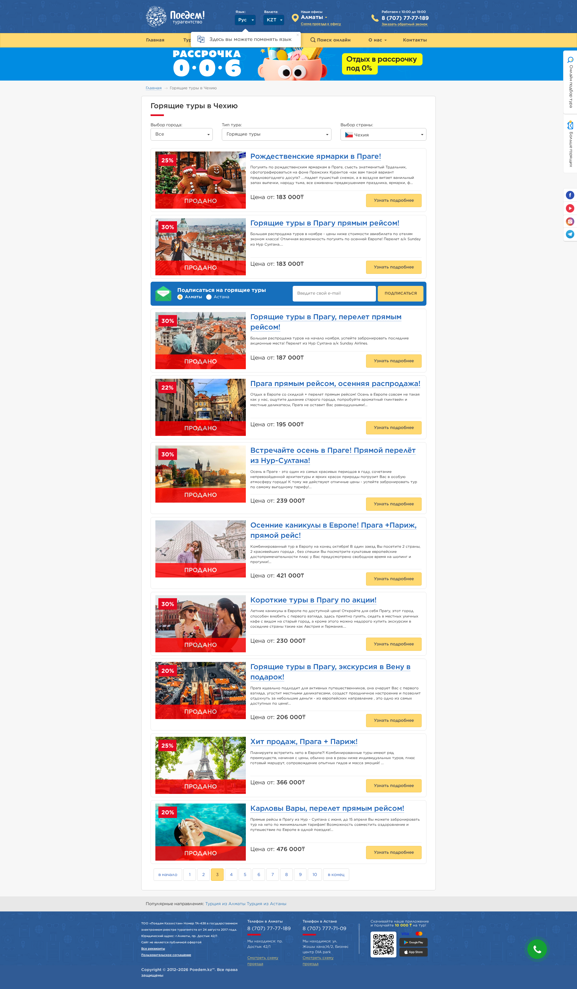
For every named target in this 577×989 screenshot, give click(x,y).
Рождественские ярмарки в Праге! (315, 156)
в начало (167, 875)
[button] (537, 949)
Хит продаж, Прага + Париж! (304, 742)
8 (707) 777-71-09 (324, 928)
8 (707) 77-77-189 (405, 18)
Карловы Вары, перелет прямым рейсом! (327, 808)
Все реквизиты (153, 948)
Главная (154, 88)
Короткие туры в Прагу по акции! (313, 600)
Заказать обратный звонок (405, 24)
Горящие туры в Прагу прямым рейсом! (324, 223)
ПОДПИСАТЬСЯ (401, 293)
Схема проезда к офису (321, 24)
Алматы (193, 297)
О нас (376, 40)
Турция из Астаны (266, 904)
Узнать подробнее (394, 200)
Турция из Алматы (226, 904)
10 (315, 875)
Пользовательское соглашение (166, 955)
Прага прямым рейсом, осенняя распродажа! (335, 383)
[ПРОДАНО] (200, 550)
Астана (221, 297)
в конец (336, 875)
